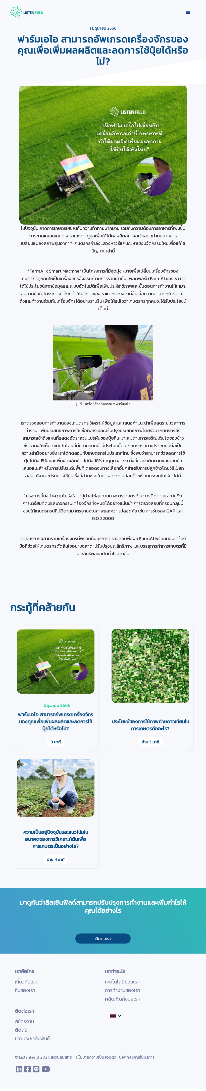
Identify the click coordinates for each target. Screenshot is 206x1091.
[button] (188, 12)
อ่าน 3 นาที (150, 742)
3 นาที (56, 742)
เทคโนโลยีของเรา (122, 982)
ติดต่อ (21, 1030)
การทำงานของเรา (122, 990)
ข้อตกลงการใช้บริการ (136, 1057)
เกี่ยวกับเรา (26, 982)
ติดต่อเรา (103, 939)
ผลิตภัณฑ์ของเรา (122, 999)
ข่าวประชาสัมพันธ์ (32, 1038)
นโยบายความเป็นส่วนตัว (96, 1057)
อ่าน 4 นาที (56, 859)
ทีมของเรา (25, 990)
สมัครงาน (24, 1021)
